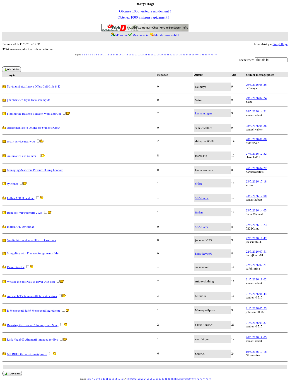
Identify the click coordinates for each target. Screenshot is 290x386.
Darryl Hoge (280, 44)
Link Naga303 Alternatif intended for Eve (32, 339)
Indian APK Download (20, 198)
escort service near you (21, 141)
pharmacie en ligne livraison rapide (28, 100)
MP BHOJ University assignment (27, 354)
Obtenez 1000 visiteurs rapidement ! (145, 11)
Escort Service (15, 267)
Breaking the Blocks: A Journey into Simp (32, 325)
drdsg (198, 183)
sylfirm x (12, 183)
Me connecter (141, 35)
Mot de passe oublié (166, 35)
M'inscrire (121, 35)
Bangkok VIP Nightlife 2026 (24, 212)
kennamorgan (203, 113)
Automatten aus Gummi (21, 156)
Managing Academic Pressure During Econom (35, 170)
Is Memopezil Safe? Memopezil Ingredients (33, 310)
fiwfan (199, 212)
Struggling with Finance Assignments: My (33, 253)
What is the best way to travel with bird (31, 281)
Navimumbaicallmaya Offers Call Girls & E (33, 86)
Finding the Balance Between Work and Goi (34, 113)
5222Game (201, 198)
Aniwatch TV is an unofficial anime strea (32, 296)
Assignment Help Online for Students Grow (33, 127)
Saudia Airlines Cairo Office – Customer (31, 240)
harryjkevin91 (204, 253)
